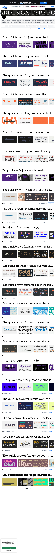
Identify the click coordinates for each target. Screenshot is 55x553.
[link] (10, 6)
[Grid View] (37, 28)
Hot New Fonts (26, 8)
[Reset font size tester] (34, 28)
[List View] (39, 28)
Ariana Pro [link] (4, 393)
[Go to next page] (31, 488)
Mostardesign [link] (12, 203)
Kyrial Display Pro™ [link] (5, 298)
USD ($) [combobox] (43, 6)
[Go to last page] (33, 488)
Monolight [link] (4, 374)
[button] (1, 3)
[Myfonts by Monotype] (4, 7)
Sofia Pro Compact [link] (5, 355)
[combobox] (19, 6)
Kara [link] (3, 450)
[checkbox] (44, 28)
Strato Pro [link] (4, 241)
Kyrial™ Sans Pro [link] (5, 336)
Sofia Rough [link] (4, 222)
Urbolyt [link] (4, 469)
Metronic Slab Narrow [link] (6, 431)
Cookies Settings (8, 550)
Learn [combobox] (38, 6)
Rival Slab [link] (4, 260)
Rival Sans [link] (4, 412)
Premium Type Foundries (32, 8)
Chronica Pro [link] (4, 317)
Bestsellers (21, 8)
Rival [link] (3, 279)
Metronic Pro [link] (4, 203)
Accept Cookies (8, 548)
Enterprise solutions (50, 8)
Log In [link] (52, 6)
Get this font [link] (50, 31)
